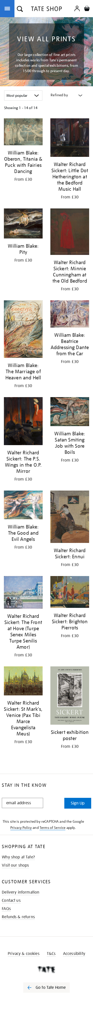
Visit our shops (15, 865)
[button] (20, 9)
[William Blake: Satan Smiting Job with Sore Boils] (69, 412)
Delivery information (20, 892)
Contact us (11, 900)
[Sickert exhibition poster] (69, 696)
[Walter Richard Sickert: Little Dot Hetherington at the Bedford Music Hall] (69, 138)
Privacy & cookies (24, 953)
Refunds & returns (18, 917)
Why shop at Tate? (18, 857)
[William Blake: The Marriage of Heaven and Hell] (23, 330)
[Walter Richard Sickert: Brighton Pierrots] (69, 593)
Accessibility (74, 953)
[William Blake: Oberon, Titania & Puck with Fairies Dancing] (23, 132)
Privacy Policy (21, 827)
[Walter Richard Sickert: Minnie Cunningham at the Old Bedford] (69, 232)
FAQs (6, 908)
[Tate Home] (46, 969)
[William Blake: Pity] (23, 224)
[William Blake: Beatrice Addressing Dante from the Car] (69, 314)
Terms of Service (53, 827)
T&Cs (51, 953)
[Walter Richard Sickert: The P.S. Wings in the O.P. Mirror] (23, 422)
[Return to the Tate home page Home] (46, 9)
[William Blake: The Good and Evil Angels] (23, 506)
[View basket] (87, 9)
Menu (8, 8)
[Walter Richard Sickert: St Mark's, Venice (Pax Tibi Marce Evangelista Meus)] (23, 681)
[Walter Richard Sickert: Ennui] (69, 518)
